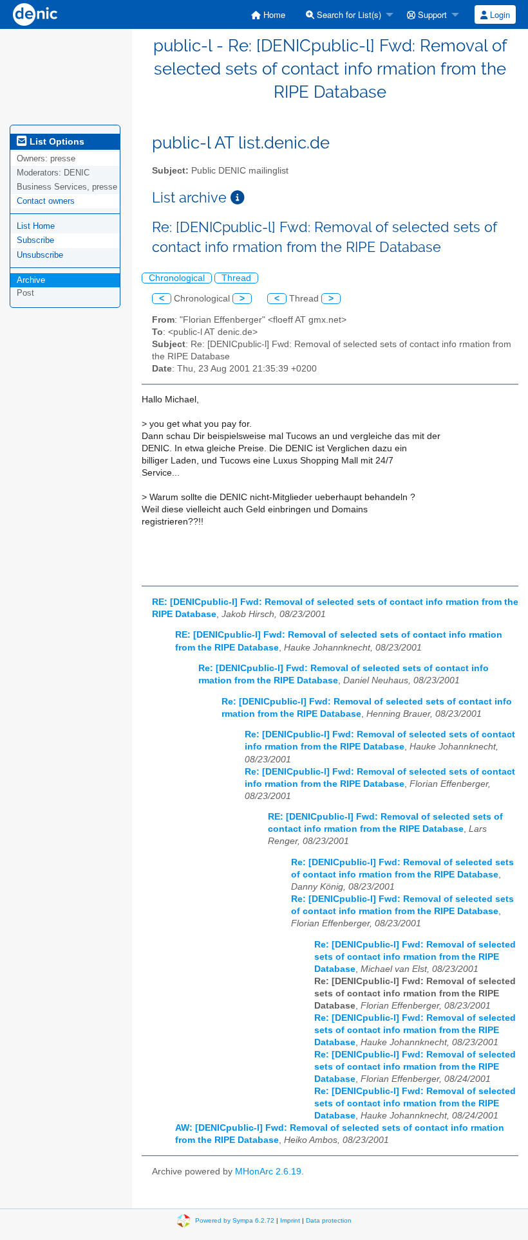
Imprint (290, 1219)
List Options (55, 141)
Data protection (329, 1219)
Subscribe (35, 240)
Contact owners (46, 201)
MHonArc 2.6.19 (268, 1171)
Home (273, 14)
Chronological (177, 278)
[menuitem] (268, 14)
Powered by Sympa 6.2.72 (234, 1219)
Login (498, 14)
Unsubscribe (40, 255)
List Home (36, 226)
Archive (31, 280)
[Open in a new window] (238, 198)
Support (431, 14)
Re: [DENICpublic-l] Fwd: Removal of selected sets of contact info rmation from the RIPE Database (415, 957)
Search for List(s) (347, 14)
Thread (236, 278)
